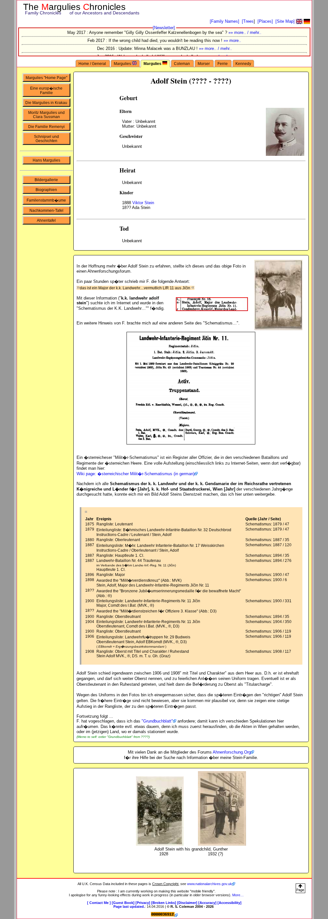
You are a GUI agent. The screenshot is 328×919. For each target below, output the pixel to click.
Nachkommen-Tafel (46, 210)
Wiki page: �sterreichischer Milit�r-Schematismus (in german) (135, 473)
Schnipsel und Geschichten (46, 138)
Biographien (46, 190)
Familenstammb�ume (46, 200)
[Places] (265, 21)
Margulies (123, 63)
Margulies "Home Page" (46, 78)
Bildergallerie (46, 180)
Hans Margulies (46, 160)
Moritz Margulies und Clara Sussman (46, 114)
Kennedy (243, 63)
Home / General (92, 63)
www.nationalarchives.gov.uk (209, 884)
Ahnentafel (46, 220)
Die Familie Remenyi (46, 126)
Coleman (182, 63)
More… (238, 895)
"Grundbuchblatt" (157, 721)
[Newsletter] (164, 27)
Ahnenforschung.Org (232, 752)
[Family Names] (224, 21)
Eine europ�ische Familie (46, 90)
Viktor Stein (143, 202)
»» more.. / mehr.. (244, 32)
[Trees (248, 21)
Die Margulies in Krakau (46, 102)
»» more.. (232, 40)
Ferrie (223, 63)
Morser (204, 63)
